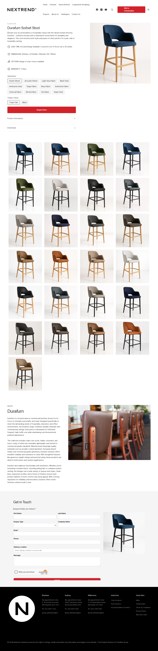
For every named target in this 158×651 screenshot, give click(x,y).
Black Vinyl (65, 81)
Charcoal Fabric (16, 92)
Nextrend (17, 642)
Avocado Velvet (32, 81)
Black (25, 103)
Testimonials (140, 604)
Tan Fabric (46, 92)
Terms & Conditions (143, 607)
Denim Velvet (15, 81)
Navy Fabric (46, 87)
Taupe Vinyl (59, 92)
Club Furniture (116, 600)
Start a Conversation (129, 9)
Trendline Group (122, 642)
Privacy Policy (141, 611)
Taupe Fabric (32, 87)
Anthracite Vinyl (16, 87)
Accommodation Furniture (120, 607)
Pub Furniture (116, 604)
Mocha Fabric (32, 92)
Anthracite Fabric (62, 87)
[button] (112, 9)
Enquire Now (42, 110)
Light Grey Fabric (49, 81)
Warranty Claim (141, 615)
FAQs (138, 600)
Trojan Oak (14, 103)
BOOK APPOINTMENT (50, 613)
